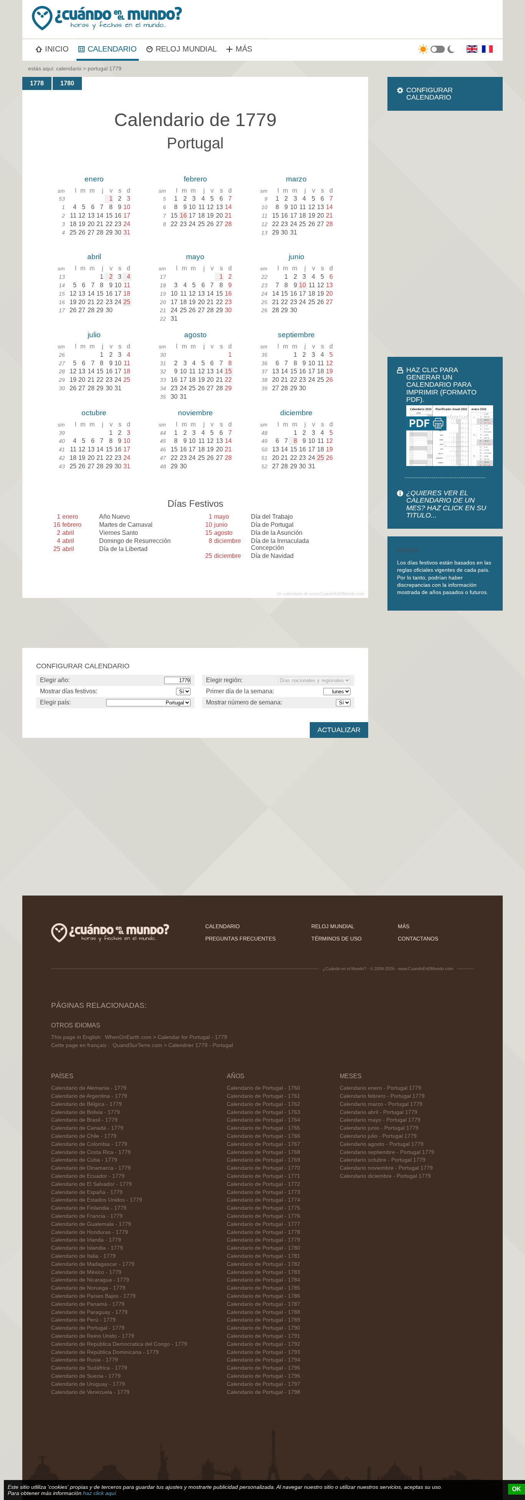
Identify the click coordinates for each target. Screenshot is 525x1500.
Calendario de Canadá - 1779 (87, 1128)
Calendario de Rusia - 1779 (84, 1360)
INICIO (57, 49)
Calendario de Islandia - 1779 (87, 1248)
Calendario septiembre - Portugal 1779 (387, 1152)
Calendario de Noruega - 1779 (88, 1288)
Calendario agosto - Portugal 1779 (382, 1144)
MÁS (244, 49)
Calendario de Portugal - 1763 (263, 1112)
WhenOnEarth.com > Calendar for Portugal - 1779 (166, 1037)
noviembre (195, 413)
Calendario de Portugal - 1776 (263, 1216)
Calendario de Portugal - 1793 (263, 1352)
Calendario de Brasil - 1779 (84, 1120)
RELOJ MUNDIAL (186, 49)
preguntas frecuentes (240, 939)
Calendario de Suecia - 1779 (86, 1376)
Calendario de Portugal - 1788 (263, 1312)
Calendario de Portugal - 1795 (263, 1368)
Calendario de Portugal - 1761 (263, 1096)
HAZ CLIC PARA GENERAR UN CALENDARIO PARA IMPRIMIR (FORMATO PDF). (441, 384)
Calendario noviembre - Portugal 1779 (386, 1168)
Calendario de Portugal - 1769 (263, 1160)
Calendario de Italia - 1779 (83, 1256)
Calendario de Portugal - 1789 (263, 1320)
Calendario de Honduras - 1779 (89, 1232)
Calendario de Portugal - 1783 (263, 1272)
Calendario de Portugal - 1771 (263, 1176)
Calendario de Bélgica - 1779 (86, 1104)
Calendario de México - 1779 (86, 1272)
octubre (93, 413)
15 (228, 371)
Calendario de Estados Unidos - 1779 (96, 1200)
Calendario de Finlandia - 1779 (88, 1208)
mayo (195, 257)
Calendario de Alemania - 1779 (88, 1088)
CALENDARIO (112, 49)
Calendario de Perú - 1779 (83, 1320)
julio (94, 335)
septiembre (296, 335)
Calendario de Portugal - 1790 (263, 1328)
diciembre (296, 413)
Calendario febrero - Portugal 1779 (382, 1096)
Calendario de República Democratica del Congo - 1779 (119, 1344)
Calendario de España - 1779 (87, 1192)
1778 (37, 83)
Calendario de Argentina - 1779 (89, 1096)
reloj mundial (332, 926)
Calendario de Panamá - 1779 (88, 1304)
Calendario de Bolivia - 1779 (85, 1112)
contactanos (418, 939)
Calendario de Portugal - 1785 (263, 1288)
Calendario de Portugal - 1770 (263, 1168)
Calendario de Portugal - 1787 (263, 1304)
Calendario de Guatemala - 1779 (91, 1224)
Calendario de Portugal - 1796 (263, 1376)
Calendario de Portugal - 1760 (263, 1088)
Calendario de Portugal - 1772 (263, 1184)
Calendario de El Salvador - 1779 (91, 1184)
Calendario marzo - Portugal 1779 (381, 1104)
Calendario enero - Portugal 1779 (380, 1088)
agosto (195, 335)
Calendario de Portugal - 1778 (263, 1232)
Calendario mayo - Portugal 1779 (380, 1120)
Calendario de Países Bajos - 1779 (93, 1296)
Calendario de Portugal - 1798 (263, 1392)
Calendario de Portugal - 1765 (263, 1128)
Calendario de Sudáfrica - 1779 (89, 1368)
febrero (195, 179)
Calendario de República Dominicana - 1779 (105, 1352)
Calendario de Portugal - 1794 (263, 1360)
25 (126, 302)
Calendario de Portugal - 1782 (263, 1264)
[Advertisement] (445, 233)
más (403, 926)
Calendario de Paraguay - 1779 (89, 1312)
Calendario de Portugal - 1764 (263, 1120)
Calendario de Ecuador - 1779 (88, 1176)
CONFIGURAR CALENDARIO (429, 93)
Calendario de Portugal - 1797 (263, 1384)
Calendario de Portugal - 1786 (263, 1296)
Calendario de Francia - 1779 (87, 1216)
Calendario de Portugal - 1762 (263, 1104)
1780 (67, 83)
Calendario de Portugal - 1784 (263, 1280)
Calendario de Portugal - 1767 (263, 1144)
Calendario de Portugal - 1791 (263, 1336)
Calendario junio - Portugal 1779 (379, 1128)
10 (302, 285)
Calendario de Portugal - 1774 (263, 1200)
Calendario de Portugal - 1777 (263, 1224)
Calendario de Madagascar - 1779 (93, 1264)
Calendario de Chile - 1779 (83, 1136)
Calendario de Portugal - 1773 (263, 1192)
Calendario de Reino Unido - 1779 (92, 1336)
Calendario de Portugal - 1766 (263, 1136)
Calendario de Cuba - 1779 (84, 1160)
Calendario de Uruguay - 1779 (88, 1384)
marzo (296, 179)
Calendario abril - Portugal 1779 (378, 1112)
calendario (68, 68)
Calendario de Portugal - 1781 (263, 1256)
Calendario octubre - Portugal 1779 (382, 1160)
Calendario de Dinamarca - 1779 (91, 1168)
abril (94, 257)
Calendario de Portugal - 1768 (263, 1152)
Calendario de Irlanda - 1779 (86, 1240)
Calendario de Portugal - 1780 (263, 1248)
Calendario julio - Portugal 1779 (378, 1136)
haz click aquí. (100, 1493)
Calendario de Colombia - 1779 (89, 1144)
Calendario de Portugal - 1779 (88, 1328)
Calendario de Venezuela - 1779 (90, 1392)
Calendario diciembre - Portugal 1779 (385, 1176)
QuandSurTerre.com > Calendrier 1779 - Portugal (173, 1045)
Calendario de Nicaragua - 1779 (90, 1280)
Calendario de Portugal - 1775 (263, 1208)
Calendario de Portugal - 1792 (263, 1344)
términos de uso (336, 939)
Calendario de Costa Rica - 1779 (91, 1152)
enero (94, 179)
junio (296, 257)
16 (183, 215)
